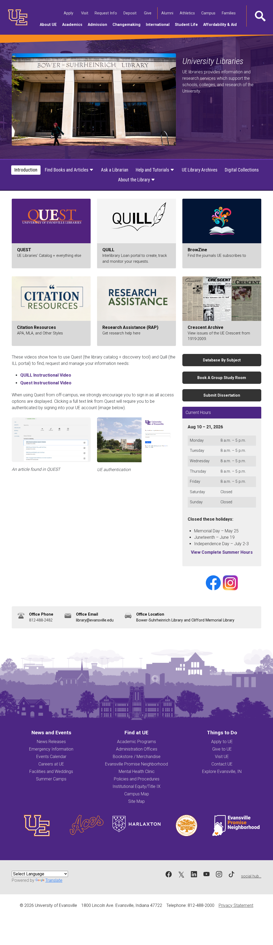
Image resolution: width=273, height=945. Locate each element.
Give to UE (222, 749)
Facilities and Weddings (51, 771)
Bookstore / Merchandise (136, 756)
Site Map (136, 801)
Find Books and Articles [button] (67, 170)
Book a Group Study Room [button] (221, 378)
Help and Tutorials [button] (153, 170)
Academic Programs (136, 741)
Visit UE (222, 756)
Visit (85, 13)
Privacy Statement (236, 905)
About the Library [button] (134, 179)
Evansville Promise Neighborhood (136, 764)
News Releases (51, 741)
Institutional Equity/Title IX (136, 786)
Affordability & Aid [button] (221, 24)
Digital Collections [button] (242, 170)
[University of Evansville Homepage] (16, 17)
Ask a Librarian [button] (114, 170)
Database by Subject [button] (222, 360)
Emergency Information (51, 749)
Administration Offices (136, 749)
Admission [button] (99, 24)
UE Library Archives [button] (199, 170)
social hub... (251, 876)
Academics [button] (73, 24)
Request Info (107, 13)
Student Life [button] (187, 24)
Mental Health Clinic (137, 771)
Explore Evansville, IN (222, 771)
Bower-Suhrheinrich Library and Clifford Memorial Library (185, 620)
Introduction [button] (25, 170)
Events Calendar (51, 756)
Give (148, 13)
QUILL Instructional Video (45, 375)
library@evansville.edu (95, 620)
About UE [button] (49, 24)
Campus (209, 13)
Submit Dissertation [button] (221, 395)
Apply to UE (222, 741)
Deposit (129, 13)
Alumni (168, 13)
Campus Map (136, 793)
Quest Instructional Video (45, 382)
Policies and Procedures (136, 778)
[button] (259, 16)
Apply (69, 13)
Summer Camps (51, 778)
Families (229, 13)
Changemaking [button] (128, 24)
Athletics (188, 13)
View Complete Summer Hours (222, 552)
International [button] (159, 24)
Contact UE (221, 764)
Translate (53, 880)
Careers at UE (51, 764)
